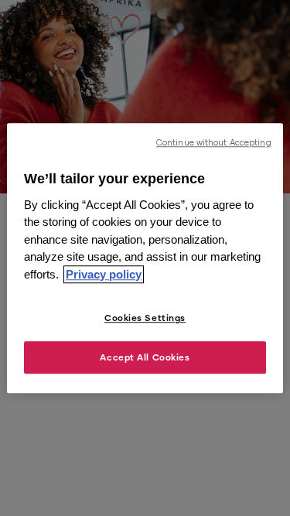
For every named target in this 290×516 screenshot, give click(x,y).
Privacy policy (104, 274)
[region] (144, 258)
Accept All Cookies (144, 357)
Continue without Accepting (213, 142)
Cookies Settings (145, 318)
